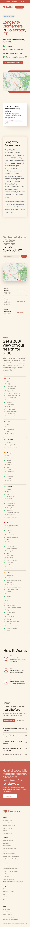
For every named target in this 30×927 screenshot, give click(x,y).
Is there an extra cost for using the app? (12, 742)
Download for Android (8, 823)
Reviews (5, 896)
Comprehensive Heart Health (10, 868)
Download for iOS (7, 820)
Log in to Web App (7, 828)
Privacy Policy (6, 909)
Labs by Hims (7, 851)
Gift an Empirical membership (10, 871)
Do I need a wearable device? (12, 755)
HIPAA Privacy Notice (8, 917)
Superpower (7, 843)
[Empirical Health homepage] (8, 7)
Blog (4, 894)
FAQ (4, 899)
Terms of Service (7, 914)
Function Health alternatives (10, 859)
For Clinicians (6, 874)
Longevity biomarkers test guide (13, 122)
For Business (6, 876)
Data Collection (7, 912)
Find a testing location (8, 879)
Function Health (8, 840)
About (4, 889)
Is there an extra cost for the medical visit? (12, 749)
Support (5, 830)
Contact (5, 902)
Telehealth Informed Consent (10, 919)
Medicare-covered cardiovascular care (13, 881)
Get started (20, 7)
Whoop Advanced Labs (10, 848)
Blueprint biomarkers (9, 853)
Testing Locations (7, 833)
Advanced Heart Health (9, 866)
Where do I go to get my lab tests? (11, 736)
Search (24, 256)
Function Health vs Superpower (11, 856)
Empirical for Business (8, 891)
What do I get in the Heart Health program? (13, 729)
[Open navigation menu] (26, 7)
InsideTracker (7, 845)
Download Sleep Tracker (9, 825)
